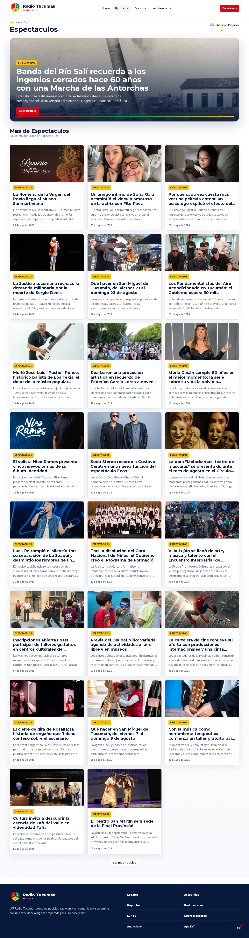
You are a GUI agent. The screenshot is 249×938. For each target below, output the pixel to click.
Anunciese (134, 926)
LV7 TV (131, 916)
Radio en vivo (193, 905)
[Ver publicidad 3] (218, 30)
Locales (132, 895)
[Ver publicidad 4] (222, 30)
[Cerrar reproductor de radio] (243, 924)
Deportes (133, 905)
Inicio (106, 8)
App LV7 (189, 926)
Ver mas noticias (124, 862)
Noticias (120, 8)
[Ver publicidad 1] (211, 30)
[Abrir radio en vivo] (238, 927)
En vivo (139, 8)
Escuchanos (229, 8)
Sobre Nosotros (195, 916)
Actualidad (191, 895)
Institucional (160, 8)
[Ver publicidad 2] (215, 30)
